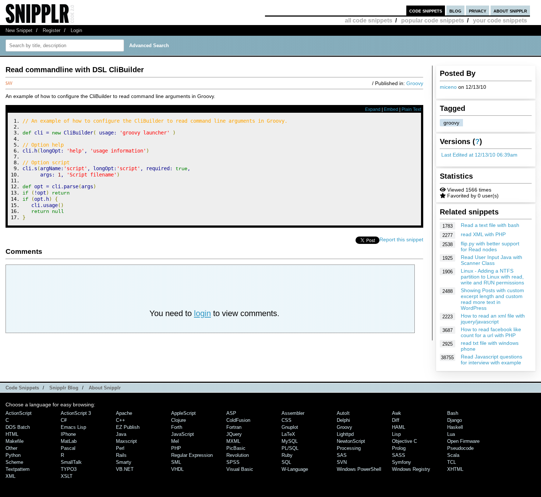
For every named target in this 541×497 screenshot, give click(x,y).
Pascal (68, 448)
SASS (398, 455)
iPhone (68, 434)
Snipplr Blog (63, 388)
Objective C (404, 441)
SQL (286, 462)
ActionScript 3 (76, 413)
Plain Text (411, 109)
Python (13, 455)
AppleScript (183, 413)
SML (176, 462)
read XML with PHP (483, 234)
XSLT (67, 476)
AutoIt (343, 413)
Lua (451, 434)
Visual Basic (239, 469)
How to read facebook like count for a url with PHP (491, 332)
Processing (349, 448)
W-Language (295, 469)
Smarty (123, 462)
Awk (396, 413)
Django (454, 420)
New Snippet (19, 30)
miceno (448, 87)
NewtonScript (351, 441)
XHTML (455, 469)
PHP (176, 448)
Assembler (293, 413)
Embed (391, 109)
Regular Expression (192, 455)
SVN (342, 462)
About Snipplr (105, 388)
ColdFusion (238, 420)
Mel (175, 441)
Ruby (287, 455)
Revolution (237, 455)
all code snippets (368, 20)
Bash (452, 413)
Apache (124, 413)
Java (121, 434)
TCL (451, 462)
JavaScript (182, 434)
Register (51, 30)
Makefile (15, 441)
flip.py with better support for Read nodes (490, 246)
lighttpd (345, 434)
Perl (120, 448)
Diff (395, 420)
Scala (453, 455)
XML (10, 476)
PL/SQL (290, 448)
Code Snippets (22, 388)
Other (11, 448)
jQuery (234, 434)
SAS (342, 455)
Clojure (178, 420)
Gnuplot (290, 427)
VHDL (177, 469)
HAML (398, 427)
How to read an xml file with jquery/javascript (493, 319)
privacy (477, 10)
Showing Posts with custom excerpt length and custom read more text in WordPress (492, 299)
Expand (373, 109)
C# (64, 420)
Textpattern (17, 469)
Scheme (14, 462)
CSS (286, 420)
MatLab (69, 441)
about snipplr (510, 10)
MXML (233, 441)
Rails (121, 455)
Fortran (233, 427)
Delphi (343, 420)
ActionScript (19, 413)
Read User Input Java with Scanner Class (491, 260)
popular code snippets (432, 20)
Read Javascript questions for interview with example (491, 359)
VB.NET (125, 469)
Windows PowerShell (359, 469)
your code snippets (500, 20)
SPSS (233, 462)
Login (76, 30)
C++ (120, 420)
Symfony (401, 462)
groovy (451, 123)
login (202, 313)
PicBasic (235, 448)
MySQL (290, 441)
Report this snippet (401, 239)
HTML (12, 434)
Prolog (399, 448)
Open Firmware (463, 441)
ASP (231, 413)
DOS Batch (18, 427)
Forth (176, 427)
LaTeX (288, 434)
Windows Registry (411, 469)
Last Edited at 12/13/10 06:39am (479, 155)
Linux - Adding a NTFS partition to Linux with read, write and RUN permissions (492, 277)
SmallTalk (71, 462)
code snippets (425, 10)
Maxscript (126, 441)
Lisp (396, 434)
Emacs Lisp (73, 427)
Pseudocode (460, 448)
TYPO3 (69, 469)
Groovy (414, 83)
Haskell (455, 427)
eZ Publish (127, 427)
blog (455, 10)
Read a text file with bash (490, 225)
